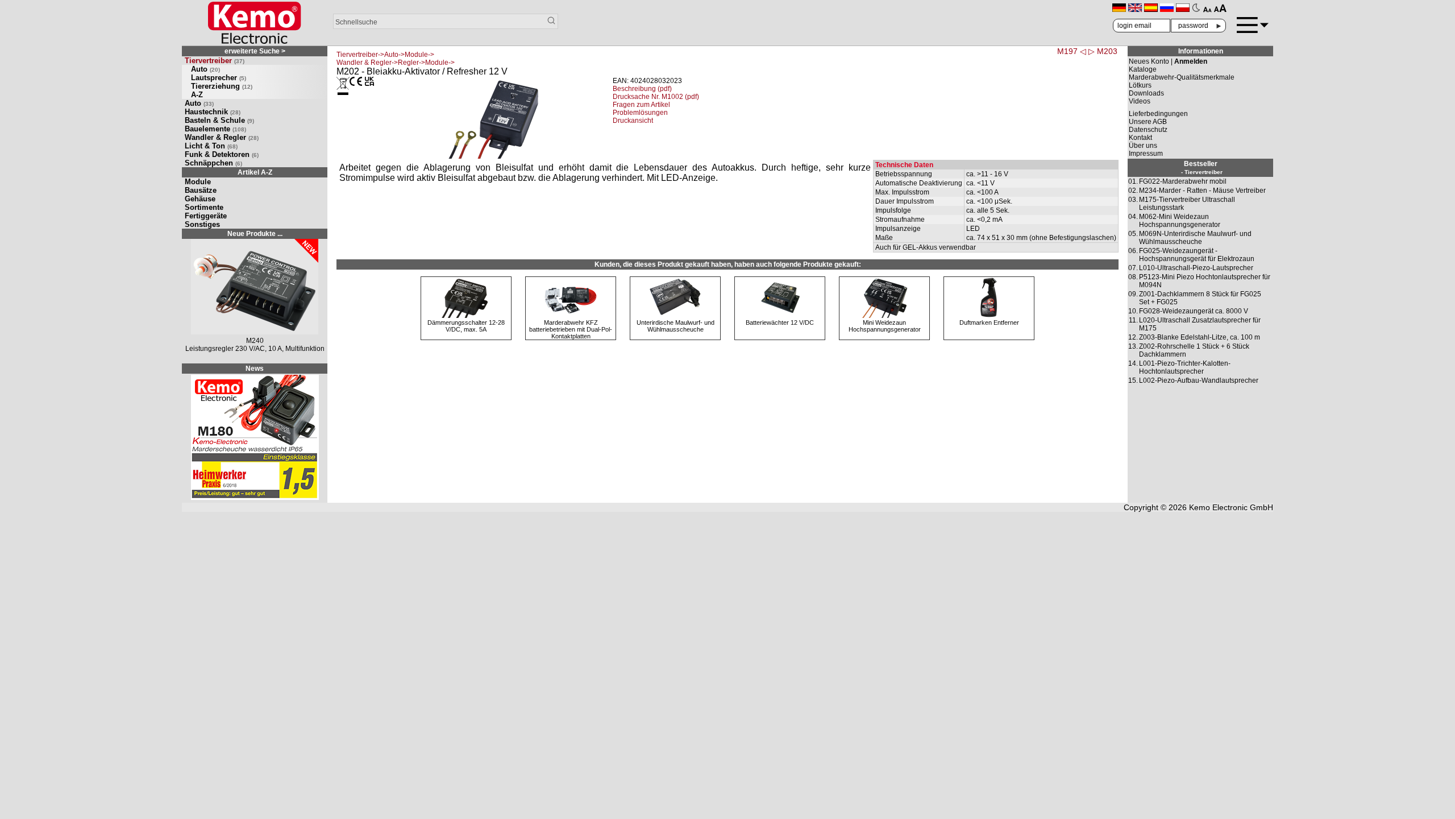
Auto (205, 69)
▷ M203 (1102, 51)
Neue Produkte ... (254, 234)
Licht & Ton (211, 146)
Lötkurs (1140, 85)
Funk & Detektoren (222, 154)
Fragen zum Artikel (641, 105)
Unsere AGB (1148, 122)
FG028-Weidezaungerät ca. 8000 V (1193, 311)
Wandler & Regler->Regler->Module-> (395, 63)
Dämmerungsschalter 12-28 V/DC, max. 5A (466, 326)
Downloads (1146, 93)
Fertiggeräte (206, 216)
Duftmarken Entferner (989, 322)
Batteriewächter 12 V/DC (780, 322)
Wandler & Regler (222, 137)
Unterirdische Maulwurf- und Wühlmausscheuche (675, 326)
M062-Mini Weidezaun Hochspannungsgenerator (1179, 221)
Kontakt (1140, 138)
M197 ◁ (1071, 51)
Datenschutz (1148, 130)
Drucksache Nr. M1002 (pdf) (656, 97)
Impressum (1146, 154)
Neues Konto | (1168, 61)
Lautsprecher (218, 77)
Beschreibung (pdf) (642, 89)
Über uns (1143, 146)
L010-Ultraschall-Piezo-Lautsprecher (1196, 268)
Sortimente (204, 207)
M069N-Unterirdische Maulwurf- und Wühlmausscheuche (1195, 238)
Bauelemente (215, 129)
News (255, 369)
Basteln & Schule (219, 120)
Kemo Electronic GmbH (1231, 507)
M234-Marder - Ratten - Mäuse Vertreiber (1202, 191)
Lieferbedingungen (1158, 114)
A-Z (197, 94)
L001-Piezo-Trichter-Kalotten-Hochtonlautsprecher (1184, 367)
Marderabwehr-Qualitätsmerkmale (1181, 77)
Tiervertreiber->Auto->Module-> (385, 55)
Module (198, 181)
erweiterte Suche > (255, 51)
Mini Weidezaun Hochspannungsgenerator (885, 326)
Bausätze (201, 190)
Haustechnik (212, 111)
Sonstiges (202, 224)
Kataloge (1143, 69)
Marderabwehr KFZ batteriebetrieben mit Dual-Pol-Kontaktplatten (570, 329)
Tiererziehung (221, 86)
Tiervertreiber (214, 60)
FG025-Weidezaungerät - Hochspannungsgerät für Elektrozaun (1196, 255)
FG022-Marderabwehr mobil (1183, 181)
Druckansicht (633, 121)
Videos (1139, 101)
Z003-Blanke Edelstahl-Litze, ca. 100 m (1199, 337)
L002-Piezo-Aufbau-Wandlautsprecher (1198, 380)
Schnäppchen (213, 163)
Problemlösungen (640, 113)
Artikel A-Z (255, 172)
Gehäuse (200, 199)
